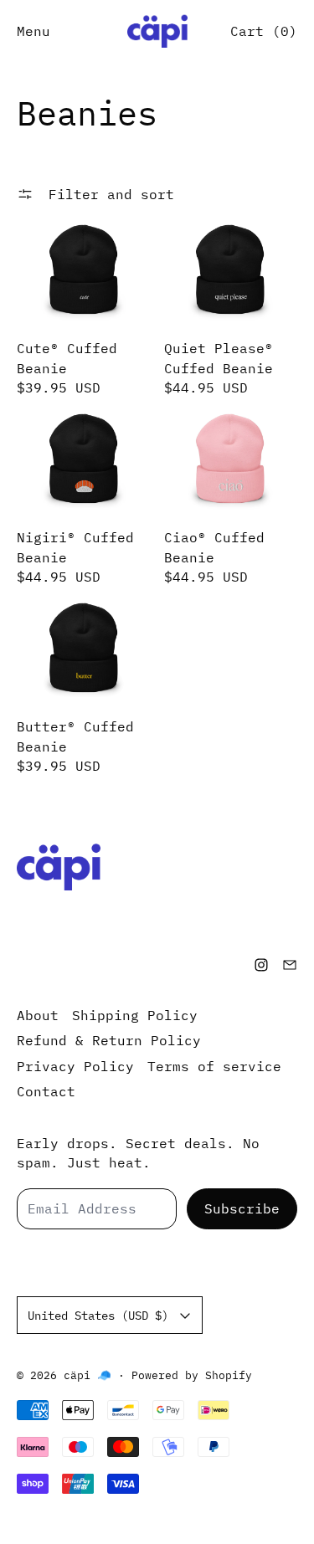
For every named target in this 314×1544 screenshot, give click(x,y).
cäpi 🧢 (87, 1374)
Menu (33, 31)
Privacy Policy (75, 1066)
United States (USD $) (98, 1315)
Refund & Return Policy (109, 1040)
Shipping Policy (135, 1015)
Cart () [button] (263, 31)
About (38, 1015)
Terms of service (214, 1066)
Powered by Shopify (191, 1374)
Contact (46, 1091)
